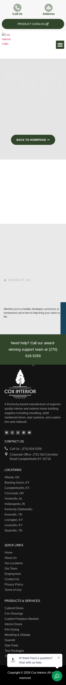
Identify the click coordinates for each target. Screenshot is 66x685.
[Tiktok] (18, 433)
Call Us (17, 13)
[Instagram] (12, 433)
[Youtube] (29, 433)
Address (49, 13)
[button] (60, 45)
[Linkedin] (24, 433)
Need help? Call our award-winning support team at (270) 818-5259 (33, 349)
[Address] (49, 8)
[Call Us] (17, 8)
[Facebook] (7, 433)
